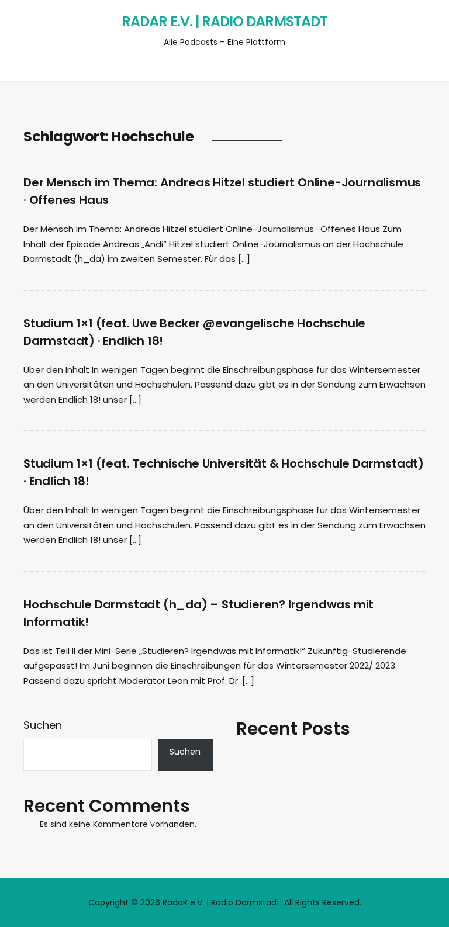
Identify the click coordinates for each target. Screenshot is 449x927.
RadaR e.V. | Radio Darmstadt (224, 21)
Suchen (42, 725)
